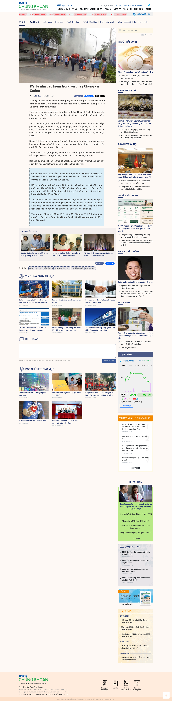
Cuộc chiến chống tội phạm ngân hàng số (135, 282)
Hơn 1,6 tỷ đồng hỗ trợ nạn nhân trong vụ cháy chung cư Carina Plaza (34, 254)
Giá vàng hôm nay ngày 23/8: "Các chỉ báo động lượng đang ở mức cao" (136, 136)
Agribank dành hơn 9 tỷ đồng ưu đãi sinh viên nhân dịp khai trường (135, 286)
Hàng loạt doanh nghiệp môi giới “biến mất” (136, 533)
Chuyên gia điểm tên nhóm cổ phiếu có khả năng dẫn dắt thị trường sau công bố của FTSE (136, 506)
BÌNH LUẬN (32, 338)
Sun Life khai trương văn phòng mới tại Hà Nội (66, 301)
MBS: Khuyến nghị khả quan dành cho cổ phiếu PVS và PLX (136, 579)
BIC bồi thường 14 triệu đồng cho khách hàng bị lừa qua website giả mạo (66, 328)
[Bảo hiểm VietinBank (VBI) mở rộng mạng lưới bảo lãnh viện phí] (67, 410)
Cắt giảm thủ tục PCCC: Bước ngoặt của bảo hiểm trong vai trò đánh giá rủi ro (99, 393)
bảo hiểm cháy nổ (77, 268)
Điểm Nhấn (135, 481)
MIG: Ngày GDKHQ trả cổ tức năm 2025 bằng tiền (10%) (135, 621)
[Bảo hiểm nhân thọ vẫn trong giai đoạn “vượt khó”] (67, 382)
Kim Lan (38, 96)
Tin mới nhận (126, 418)
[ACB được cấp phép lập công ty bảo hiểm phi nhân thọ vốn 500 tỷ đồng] (100, 317)
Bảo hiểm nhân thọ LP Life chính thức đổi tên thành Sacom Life (100, 301)
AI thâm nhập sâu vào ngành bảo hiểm (33, 420)
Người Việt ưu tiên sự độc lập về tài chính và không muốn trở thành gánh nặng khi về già (135, 228)
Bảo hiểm (59, 22)
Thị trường (125, 354)
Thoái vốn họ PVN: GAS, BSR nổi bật (135, 521)
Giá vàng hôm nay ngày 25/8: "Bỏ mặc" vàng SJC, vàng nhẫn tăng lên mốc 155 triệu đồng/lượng (134, 123)
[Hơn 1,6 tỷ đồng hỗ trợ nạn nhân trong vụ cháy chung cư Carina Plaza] (35, 242)
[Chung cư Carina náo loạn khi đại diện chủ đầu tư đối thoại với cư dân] (67, 242)
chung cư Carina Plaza (62, 268)
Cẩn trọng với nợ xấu (128, 347)
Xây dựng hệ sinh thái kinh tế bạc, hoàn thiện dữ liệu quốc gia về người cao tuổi (134, 175)
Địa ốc (108, 9)
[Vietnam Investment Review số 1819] (145, 598)
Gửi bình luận (109, 361)
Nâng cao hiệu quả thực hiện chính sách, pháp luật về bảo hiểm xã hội (135, 188)
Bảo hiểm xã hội (141, 22)
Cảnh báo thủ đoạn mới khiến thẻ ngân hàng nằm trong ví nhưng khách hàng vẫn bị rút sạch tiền (137, 242)
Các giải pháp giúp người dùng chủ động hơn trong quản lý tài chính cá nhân (135, 235)
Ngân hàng (47, 22)
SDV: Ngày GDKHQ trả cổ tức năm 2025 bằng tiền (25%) (135, 628)
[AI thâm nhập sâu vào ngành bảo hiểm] (34, 410)
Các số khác (127, 604)
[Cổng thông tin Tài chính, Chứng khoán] (33, 6)
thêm (148, 9)
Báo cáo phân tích (130, 546)
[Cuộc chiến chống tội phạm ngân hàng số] (135, 268)
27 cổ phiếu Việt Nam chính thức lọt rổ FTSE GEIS (136, 515)
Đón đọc (123, 591)
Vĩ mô (74, 9)
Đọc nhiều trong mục (39, 369)
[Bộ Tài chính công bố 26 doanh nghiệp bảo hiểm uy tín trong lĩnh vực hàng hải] (34, 289)
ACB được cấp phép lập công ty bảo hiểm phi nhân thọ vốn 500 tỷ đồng (100, 328)
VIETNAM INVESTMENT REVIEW (133, 6)
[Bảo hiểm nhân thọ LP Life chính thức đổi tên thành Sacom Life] (100, 289)
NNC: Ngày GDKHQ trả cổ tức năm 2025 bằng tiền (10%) (135, 635)
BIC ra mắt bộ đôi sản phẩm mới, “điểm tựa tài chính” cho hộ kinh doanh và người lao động (133, 426)
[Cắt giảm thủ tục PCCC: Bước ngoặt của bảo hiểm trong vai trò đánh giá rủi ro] (100, 382)
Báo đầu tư (118, 6)
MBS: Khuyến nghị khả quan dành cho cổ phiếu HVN (136, 553)
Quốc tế (117, 9)
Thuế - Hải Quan (73, 22)
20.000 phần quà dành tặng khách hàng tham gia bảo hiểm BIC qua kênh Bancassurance (135, 448)
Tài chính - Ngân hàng (133, 9)
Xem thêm (136, 468)
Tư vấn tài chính (90, 22)
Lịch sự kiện (126, 611)
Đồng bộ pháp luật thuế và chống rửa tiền (135, 72)
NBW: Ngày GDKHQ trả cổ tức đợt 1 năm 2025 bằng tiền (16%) (135, 658)
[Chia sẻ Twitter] (148, 5)
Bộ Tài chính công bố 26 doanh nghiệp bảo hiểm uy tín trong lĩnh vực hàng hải (33, 301)
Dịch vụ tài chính (107, 22)
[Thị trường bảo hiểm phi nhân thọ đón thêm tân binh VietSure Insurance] (34, 317)
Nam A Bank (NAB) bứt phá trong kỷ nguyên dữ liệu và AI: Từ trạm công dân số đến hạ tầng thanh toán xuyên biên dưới (137, 293)
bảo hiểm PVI (48, 268)
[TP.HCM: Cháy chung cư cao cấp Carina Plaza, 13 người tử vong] (99, 242)
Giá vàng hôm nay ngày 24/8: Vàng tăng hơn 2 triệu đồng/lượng (135, 130)
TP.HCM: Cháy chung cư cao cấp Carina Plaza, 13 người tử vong (98, 254)
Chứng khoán (63, 9)
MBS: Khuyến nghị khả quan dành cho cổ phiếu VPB (136, 561)
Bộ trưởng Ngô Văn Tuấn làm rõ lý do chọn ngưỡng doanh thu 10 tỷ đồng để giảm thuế (136, 82)
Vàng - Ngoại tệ (124, 22)
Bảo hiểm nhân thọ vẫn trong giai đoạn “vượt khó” (66, 393)
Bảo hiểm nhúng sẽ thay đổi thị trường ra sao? (136, 459)
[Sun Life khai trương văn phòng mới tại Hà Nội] (67, 289)
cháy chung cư (90, 268)
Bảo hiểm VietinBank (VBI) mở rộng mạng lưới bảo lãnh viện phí (65, 421)
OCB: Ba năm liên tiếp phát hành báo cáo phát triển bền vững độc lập (136, 343)
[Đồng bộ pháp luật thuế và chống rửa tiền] (135, 58)
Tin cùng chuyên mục (39, 276)
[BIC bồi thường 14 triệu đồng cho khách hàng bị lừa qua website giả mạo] (67, 317)
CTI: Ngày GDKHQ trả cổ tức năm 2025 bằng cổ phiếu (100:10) (135, 647)
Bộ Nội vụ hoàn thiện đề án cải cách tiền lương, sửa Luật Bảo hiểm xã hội (135, 182)
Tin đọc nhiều (144, 418)
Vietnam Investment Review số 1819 (130, 597)
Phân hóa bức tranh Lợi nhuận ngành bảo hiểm (32, 393)
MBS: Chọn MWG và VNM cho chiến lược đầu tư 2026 (135, 570)
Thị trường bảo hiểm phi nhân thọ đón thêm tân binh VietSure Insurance (32, 328)
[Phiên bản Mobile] (151, 5)
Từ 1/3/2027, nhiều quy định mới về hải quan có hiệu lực (135, 77)
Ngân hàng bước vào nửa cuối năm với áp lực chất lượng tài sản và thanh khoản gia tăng (135, 335)
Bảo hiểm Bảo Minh (35, 268)
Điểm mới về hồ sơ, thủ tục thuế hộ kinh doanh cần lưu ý (135, 526)
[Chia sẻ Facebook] (144, 5)
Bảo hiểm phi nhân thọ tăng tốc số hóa (134, 437)
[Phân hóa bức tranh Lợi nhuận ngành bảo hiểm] (34, 382)
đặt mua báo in (67, 6)
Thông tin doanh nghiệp (91, 9)
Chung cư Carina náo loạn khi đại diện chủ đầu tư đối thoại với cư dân (66, 254)
